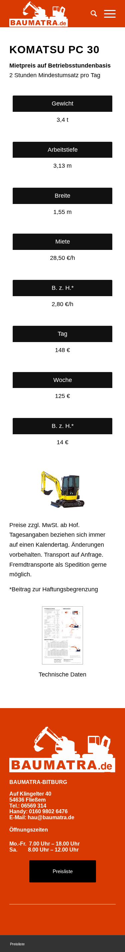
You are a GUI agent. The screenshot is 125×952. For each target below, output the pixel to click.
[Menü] (106, 13)
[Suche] (90, 13)
